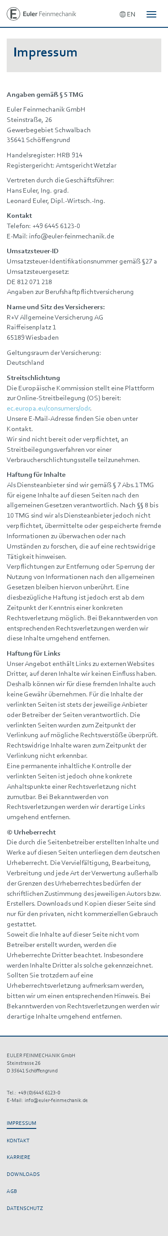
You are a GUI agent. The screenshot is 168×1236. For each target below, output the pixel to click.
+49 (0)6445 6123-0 (39, 1093)
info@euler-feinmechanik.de (56, 1100)
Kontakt (18, 1141)
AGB (12, 1191)
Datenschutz (25, 1208)
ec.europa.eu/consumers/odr (48, 408)
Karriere (18, 1157)
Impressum (21, 1123)
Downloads (23, 1174)
